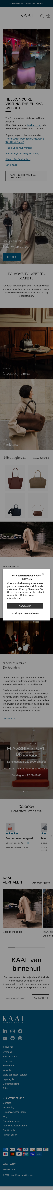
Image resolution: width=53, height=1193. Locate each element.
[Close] (42, 573)
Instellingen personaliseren (25, 613)
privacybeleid (14, 598)
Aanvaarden (25, 606)
